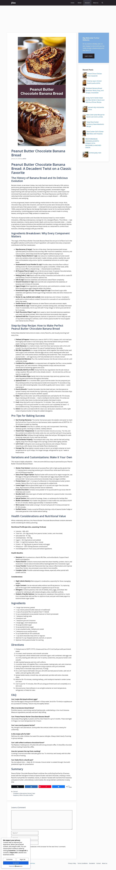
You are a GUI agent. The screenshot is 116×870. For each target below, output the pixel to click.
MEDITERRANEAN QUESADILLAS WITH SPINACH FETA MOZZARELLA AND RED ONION (93, 143)
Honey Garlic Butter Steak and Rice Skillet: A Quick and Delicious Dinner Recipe (95, 100)
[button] (102, 3)
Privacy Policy (72, 863)
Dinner (80, 3)
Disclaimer (92, 863)
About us (95, 3)
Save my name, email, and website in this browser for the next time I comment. (39, 847)
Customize (9, 859)
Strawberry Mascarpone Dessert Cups (24, 793)
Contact (98, 863)
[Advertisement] (58, 18)
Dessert (87, 3)
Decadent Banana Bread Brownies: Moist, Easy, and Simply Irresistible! (95, 90)
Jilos (13, 2)
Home (72, 3)
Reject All (22, 859)
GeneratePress (30, 863)
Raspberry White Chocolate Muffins (23, 795)
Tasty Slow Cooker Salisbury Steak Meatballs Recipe (95, 124)
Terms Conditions (82, 863)
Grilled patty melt (95, 153)
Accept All (16, 863)
